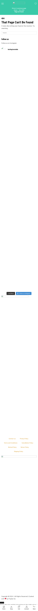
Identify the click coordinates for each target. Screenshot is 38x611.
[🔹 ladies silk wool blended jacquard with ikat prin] (28, 188)
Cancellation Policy (27, 443)
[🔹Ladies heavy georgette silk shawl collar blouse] (10, 75)
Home (15, 10)
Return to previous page (19, 8)
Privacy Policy (24, 439)
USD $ (18, 604)
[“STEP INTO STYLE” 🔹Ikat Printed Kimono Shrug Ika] (10, 253)
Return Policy (25, 447)
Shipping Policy (18, 451)
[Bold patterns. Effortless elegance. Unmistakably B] (28, 127)
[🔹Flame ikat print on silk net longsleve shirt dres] (28, 243)
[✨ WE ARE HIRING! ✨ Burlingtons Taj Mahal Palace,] (10, 117)
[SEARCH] (35, 32)
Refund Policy (12, 447)
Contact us (12, 439)
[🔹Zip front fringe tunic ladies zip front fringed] (28, 73)
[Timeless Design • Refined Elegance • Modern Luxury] (10, 184)
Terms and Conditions (10, 443)
